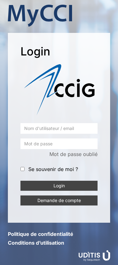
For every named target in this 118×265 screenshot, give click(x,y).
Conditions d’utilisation (36, 243)
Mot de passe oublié (73, 154)
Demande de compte (59, 200)
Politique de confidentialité (40, 234)
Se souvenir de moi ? (53, 169)
